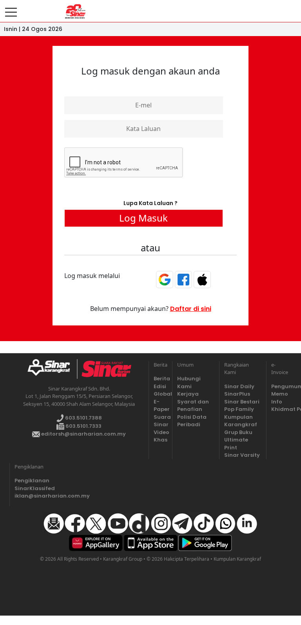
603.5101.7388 (83, 418)
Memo (278, 394)
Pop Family (239, 409)
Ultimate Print (236, 443)
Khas (160, 439)
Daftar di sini (190, 308)
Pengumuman (278, 386)
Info (276, 401)
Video (160, 432)
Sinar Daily (239, 386)
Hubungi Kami (189, 382)
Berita (160, 378)
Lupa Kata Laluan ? (150, 203)
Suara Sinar (160, 421)
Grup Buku (238, 432)
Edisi (160, 386)
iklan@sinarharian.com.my (33, 496)
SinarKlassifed (33, 488)
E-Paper (160, 405)
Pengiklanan (32, 480)
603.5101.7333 (83, 426)
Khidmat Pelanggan (278, 409)
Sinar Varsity (242, 455)
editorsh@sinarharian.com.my (83, 434)
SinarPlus (237, 394)
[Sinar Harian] (75, 11)
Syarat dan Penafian (193, 405)
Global (160, 394)
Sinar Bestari (241, 401)
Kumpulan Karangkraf (240, 421)
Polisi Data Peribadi (192, 421)
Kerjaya (188, 394)
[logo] (52, 369)
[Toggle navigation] (11, 9)
